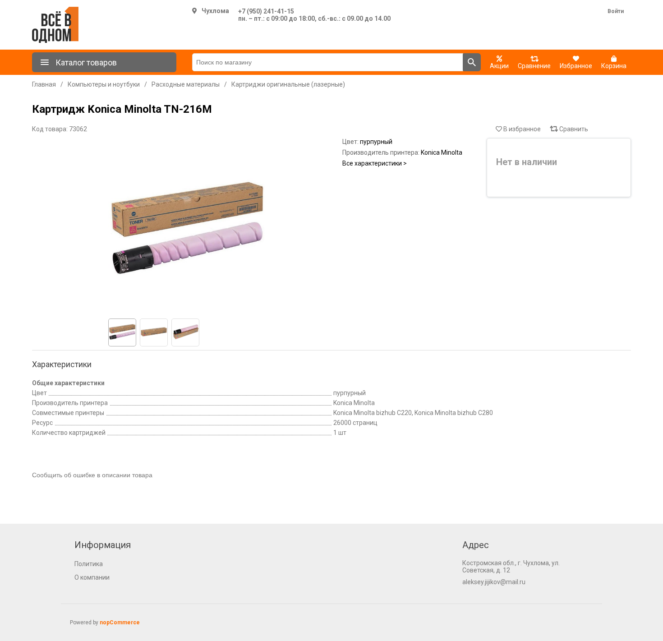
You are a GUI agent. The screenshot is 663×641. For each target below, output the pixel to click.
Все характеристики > (374, 163)
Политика (88, 563)
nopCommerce (120, 622)
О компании (92, 577)
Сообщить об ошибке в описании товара (92, 475)
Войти (616, 11)
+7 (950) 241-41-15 (266, 11)
